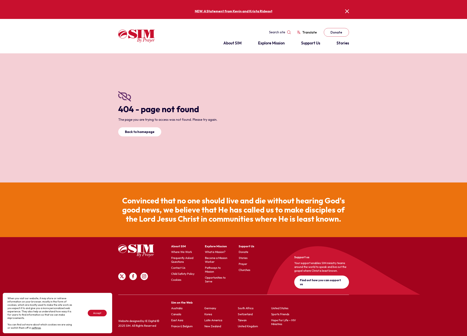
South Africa (245, 308)
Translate (309, 32)
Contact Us (178, 268)
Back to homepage (140, 132)
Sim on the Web (182, 302)
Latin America (213, 320)
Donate (336, 32)
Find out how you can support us (320, 282)
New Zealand (212, 326)
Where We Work (181, 252)
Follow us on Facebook (133, 276)
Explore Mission (271, 43)
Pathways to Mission (213, 269)
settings (36, 327)
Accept (97, 313)
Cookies (176, 280)
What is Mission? (215, 252)
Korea (208, 314)
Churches (244, 270)
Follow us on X (122, 276)
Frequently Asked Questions (182, 260)
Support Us (310, 43)
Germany (210, 308)
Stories (343, 43)
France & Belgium (182, 326)
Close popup (347, 11)
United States (279, 308)
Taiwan (242, 320)
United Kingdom (248, 326)
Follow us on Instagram (144, 276)
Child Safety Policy (182, 274)
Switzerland (245, 314)
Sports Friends (280, 314)
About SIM (232, 43)
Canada (176, 314)
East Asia (177, 320)
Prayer (243, 264)
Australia (176, 308)
